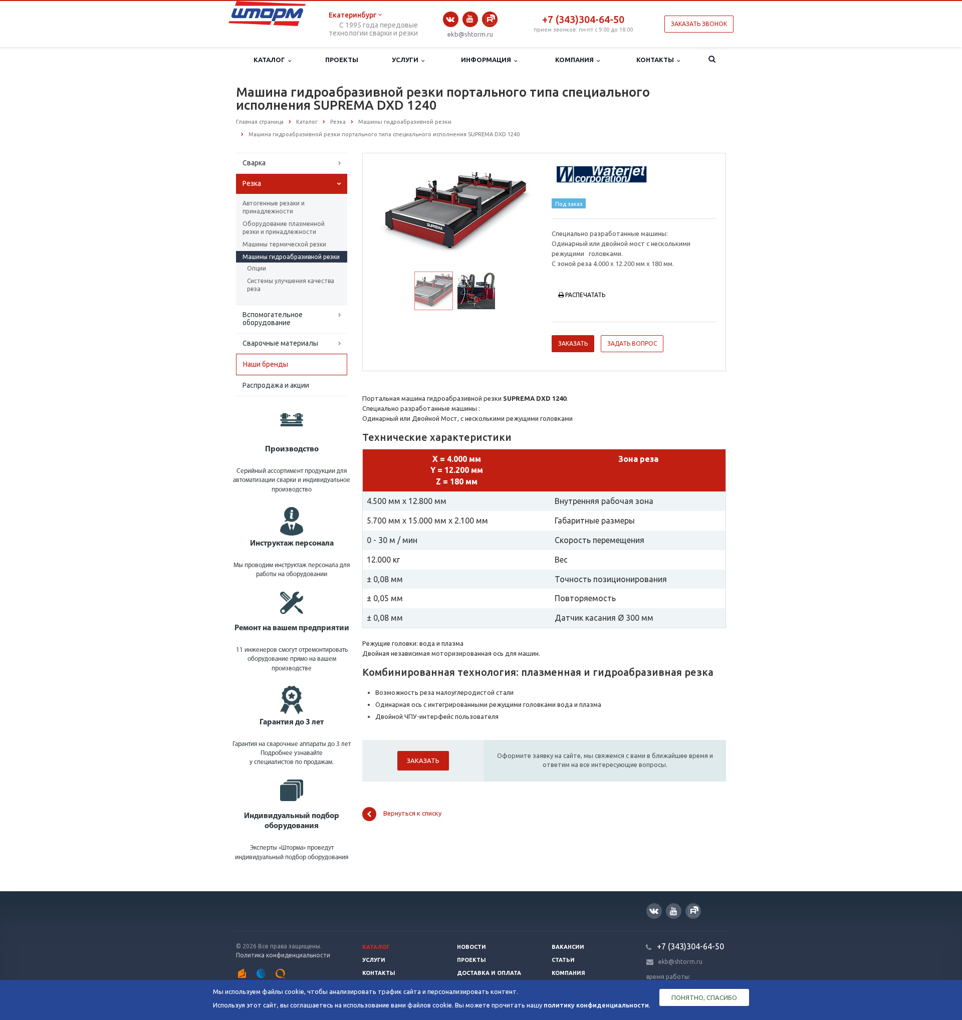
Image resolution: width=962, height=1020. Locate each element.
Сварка (254, 163)
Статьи (563, 960)
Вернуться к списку (412, 813)
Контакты (656, 59)
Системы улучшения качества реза (290, 285)
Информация (487, 59)
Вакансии (568, 947)
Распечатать (585, 295)
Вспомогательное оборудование (273, 319)
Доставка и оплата (489, 973)
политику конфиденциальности (596, 1004)
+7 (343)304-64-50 (583, 19)
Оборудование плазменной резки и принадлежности (284, 227)
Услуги (406, 59)
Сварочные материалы (280, 343)
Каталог (271, 59)
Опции (256, 268)
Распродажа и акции (276, 385)
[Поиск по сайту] (712, 60)
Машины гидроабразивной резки (291, 256)
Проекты (341, 59)
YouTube (470, 19)
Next (519, 211)
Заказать (573, 343)
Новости (471, 947)
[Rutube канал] (490, 19)
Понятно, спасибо (704, 997)
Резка (252, 183)
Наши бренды (265, 364)
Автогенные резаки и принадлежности (274, 207)
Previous (391, 211)
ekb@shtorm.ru (470, 34)
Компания (576, 59)
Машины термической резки (284, 244)
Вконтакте (450, 19)
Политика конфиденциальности (283, 955)
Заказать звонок (699, 24)
